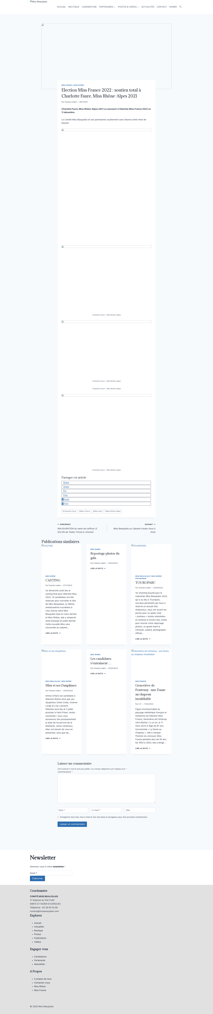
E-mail (96, 810)
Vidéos (37, 942)
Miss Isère (97, 511)
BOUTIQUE (73, 7)
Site (128, 810)
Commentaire (65, 772)
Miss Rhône (79, 85)
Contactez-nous (42, 982)
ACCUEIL (61, 7)
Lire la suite (53, 633)
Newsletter (39, 964)
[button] (180, 7)
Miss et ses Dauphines (60, 685)
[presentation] (62, 557)
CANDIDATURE (89, 7)
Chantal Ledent (71, 102)
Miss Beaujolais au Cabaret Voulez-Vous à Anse (134, 528)
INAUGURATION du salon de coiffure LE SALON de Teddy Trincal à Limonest (77, 528)
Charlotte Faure (69, 511)
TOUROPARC (145, 583)
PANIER (173, 7)
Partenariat (39, 960)
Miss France (67, 85)
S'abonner (37, 878)
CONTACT (162, 7)
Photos (37, 934)
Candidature (40, 956)
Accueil (37, 923)
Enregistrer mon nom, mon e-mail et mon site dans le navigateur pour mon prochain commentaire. (104, 817)
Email (33, 873)
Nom (62, 810)
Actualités (39, 926)
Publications (40, 938)
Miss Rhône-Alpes (113, 511)
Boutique (38, 930)
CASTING (52, 580)
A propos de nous (43, 979)
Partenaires (140, 578)
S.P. (140, 704)
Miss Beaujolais (142, 576)
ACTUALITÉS (147, 7)
